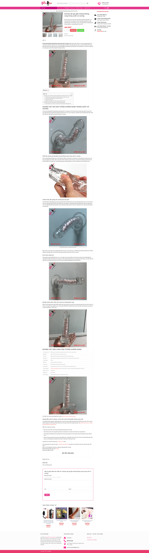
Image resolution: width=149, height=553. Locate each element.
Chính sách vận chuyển (92, 539)
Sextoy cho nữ (60, 441)
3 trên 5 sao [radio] (49, 477)
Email (70, 489)
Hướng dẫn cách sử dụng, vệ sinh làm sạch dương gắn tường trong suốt (58, 103)
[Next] (61, 22)
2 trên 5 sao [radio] (47, 477)
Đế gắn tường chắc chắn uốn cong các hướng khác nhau (55, 100)
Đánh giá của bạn (48, 475)
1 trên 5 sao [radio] (44, 477)
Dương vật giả (70, 35)
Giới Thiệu (89, 537)
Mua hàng (73, 30)
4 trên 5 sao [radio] (54, 477)
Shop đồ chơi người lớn (64, 444)
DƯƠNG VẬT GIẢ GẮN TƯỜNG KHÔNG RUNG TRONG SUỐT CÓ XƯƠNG (58, 95)
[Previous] (44, 22)
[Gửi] (87, 3)
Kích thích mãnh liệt (49, 99)
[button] (48, 8)
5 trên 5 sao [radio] (58, 477)
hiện (47, 90)
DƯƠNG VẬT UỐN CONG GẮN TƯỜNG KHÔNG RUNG (54, 102)
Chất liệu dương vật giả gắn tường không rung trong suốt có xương (57, 97)
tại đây (57, 448)
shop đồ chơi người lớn (51, 537)
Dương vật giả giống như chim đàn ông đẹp (74, 521)
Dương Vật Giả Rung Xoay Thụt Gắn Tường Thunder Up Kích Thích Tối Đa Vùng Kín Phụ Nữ (48, 522)
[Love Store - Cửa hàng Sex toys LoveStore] (47, 3)
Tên (45, 489)
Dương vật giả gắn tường (55, 368)
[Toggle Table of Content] (71, 94)
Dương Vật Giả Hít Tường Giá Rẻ (61, 521)
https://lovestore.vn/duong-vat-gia (68, 416)
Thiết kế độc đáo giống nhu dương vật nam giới (54, 98)
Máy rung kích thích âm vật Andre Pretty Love (87, 521)
